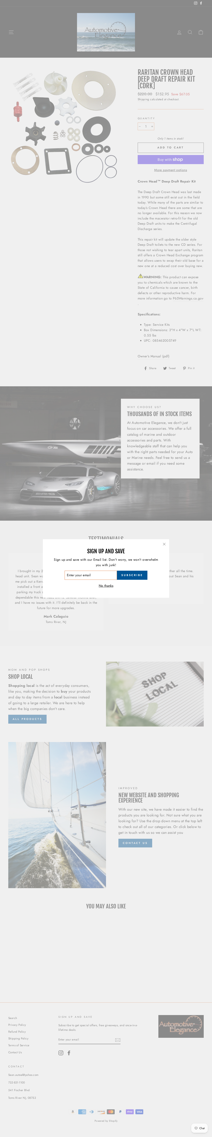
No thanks (106, 585)
